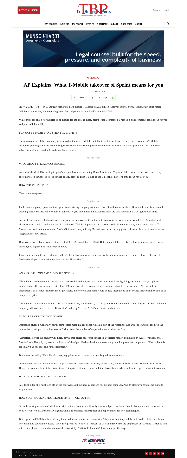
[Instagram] (150, 453)
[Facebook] (92, 97)
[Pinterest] (106, 97)
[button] (167, 23)
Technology (93, 78)
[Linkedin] (154, 453)
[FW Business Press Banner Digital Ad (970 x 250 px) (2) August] (93, 48)
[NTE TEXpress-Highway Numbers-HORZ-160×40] (93, 441)
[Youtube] (163, 453)
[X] (99, 97)
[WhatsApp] (113, 97)
